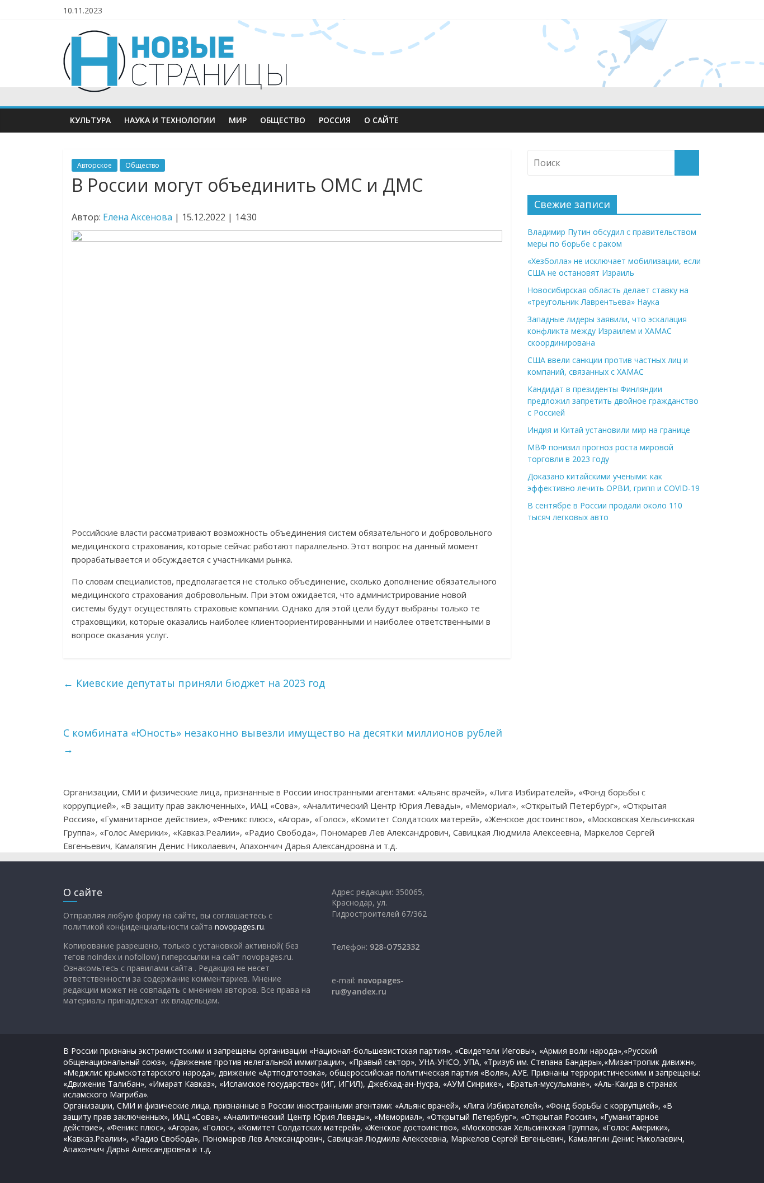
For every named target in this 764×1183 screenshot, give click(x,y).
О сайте (381, 120)
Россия (335, 120)
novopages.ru (239, 926)
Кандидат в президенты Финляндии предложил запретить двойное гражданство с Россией (613, 401)
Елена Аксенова (137, 217)
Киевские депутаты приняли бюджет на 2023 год (194, 683)
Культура (90, 120)
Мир (238, 120)
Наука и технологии (169, 120)
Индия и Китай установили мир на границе (608, 430)
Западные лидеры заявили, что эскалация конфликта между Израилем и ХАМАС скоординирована (607, 331)
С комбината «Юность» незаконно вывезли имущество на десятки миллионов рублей (282, 741)
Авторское (94, 165)
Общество (282, 120)
